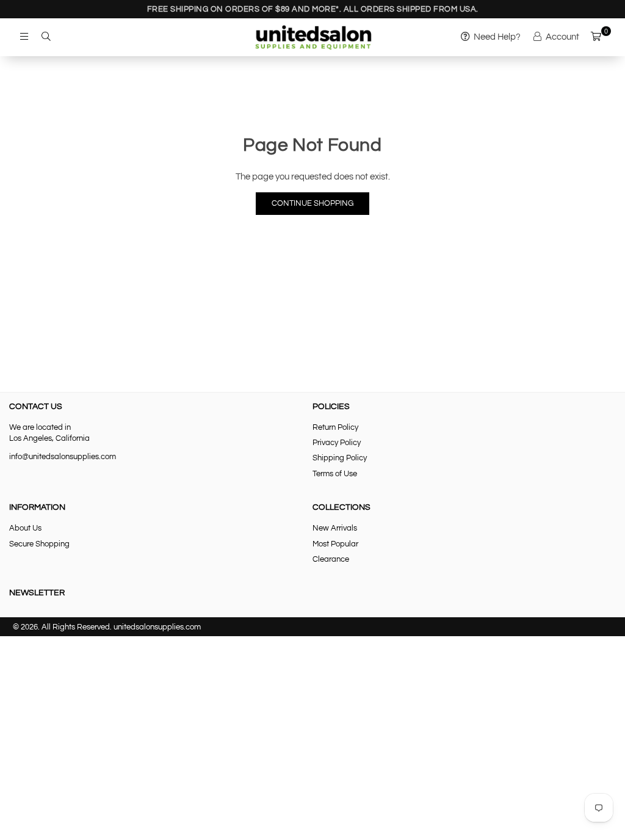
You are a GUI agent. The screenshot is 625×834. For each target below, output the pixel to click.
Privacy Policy (336, 442)
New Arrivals (334, 528)
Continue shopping (312, 203)
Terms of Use (334, 474)
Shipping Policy (339, 458)
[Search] (46, 37)
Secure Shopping (39, 544)
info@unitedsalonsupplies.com (62, 456)
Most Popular (335, 544)
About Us (25, 528)
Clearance (330, 559)
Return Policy (335, 427)
